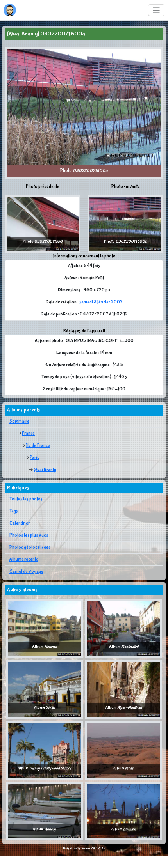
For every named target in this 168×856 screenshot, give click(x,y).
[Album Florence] (44, 628)
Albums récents (23, 559)
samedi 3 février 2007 (100, 302)
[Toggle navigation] (156, 10)
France (28, 433)
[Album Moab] (123, 750)
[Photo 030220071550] (42, 223)
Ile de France (38, 445)
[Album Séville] (44, 689)
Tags (13, 511)
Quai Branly (45, 470)
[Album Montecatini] (123, 628)
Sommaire (19, 421)
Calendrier (19, 523)
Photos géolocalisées (29, 547)
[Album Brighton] (123, 811)
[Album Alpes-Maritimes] (123, 689)
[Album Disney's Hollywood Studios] (44, 750)
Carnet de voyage (26, 571)
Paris (34, 458)
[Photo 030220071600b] (125, 223)
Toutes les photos (26, 499)
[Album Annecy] (44, 811)
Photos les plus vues (28, 535)
